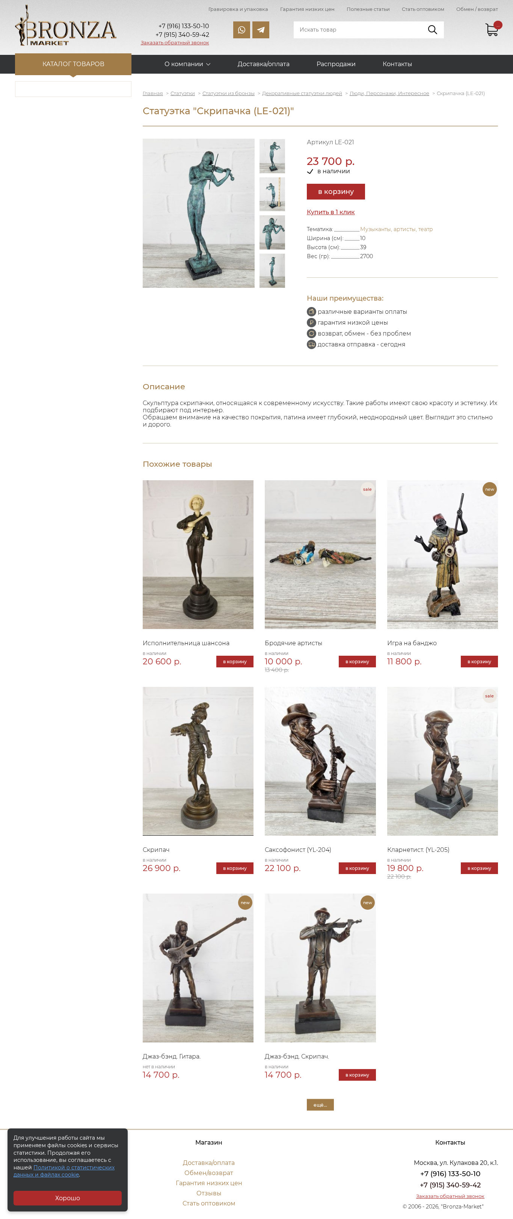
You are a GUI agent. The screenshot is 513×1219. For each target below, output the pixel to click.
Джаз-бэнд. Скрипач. (297, 1056)
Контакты (397, 64)
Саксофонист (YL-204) (298, 849)
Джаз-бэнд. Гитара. (172, 1056)
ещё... (320, 1104)
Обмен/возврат (208, 1173)
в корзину (336, 192)
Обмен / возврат (477, 9)
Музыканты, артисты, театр (396, 229)
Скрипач (156, 849)
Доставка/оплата (264, 64)
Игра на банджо (412, 643)
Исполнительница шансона (186, 643)
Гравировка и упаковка (238, 9)
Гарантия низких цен (307, 9)
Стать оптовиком (423, 9)
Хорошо (67, 1198)
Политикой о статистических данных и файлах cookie (64, 1171)
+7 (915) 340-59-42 (450, 1185)
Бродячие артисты (293, 643)
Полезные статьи (368, 9)
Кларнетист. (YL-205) (418, 849)
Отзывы (209, 1193)
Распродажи (336, 64)
